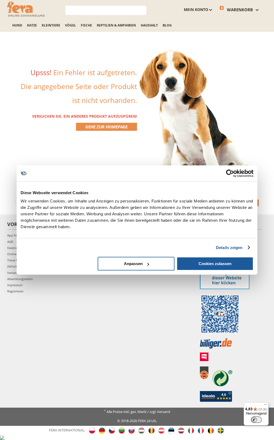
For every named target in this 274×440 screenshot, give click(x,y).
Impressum (14, 285)
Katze (32, 25)
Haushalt (149, 25)
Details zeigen (229, 247)
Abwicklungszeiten (20, 279)
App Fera (13, 235)
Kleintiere (51, 25)
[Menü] (265, 406)
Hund (17, 25)
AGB (10, 242)
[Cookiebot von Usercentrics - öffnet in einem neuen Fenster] (230, 173)
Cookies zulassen (215, 263)
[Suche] (142, 10)
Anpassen (133, 263)
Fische (86, 25)
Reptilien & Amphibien (116, 25)
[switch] (256, 419)
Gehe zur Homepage (106, 126)
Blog (167, 25)
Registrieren (15, 291)
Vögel (70, 25)
